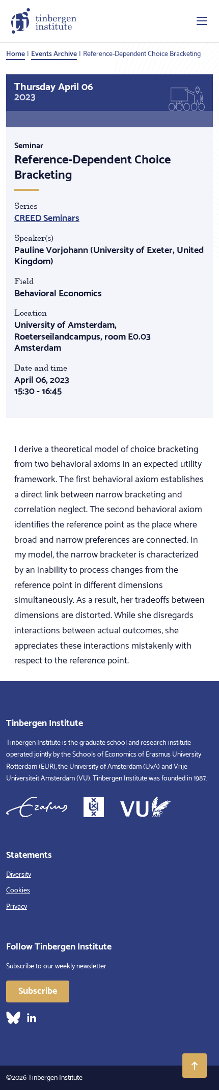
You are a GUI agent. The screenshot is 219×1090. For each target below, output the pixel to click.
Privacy (16, 907)
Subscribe (37, 991)
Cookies (18, 891)
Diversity (18, 875)
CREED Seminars (46, 218)
